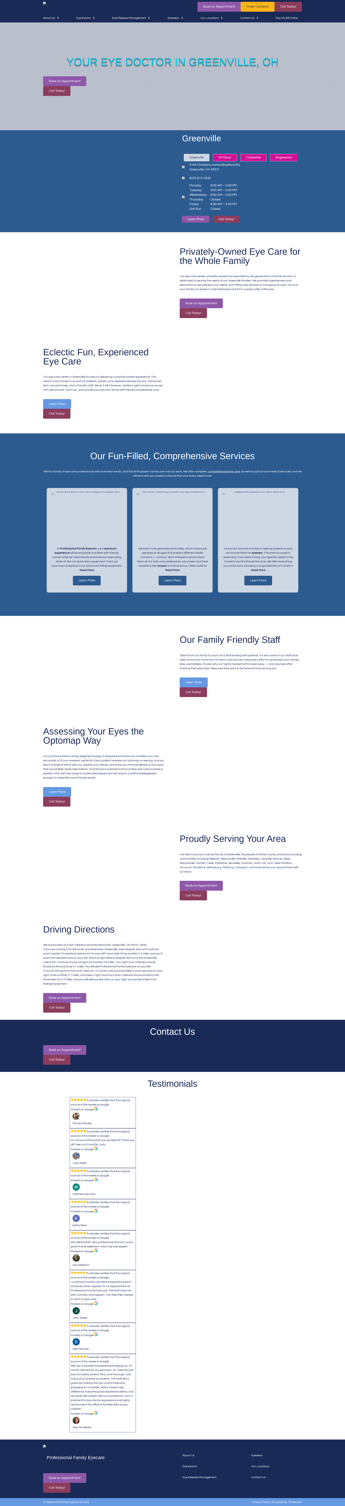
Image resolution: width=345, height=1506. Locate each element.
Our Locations (210, 18)
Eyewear (173, 18)
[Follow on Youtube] (56, 1466)
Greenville (196, 157)
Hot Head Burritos (61, 957)
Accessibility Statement (287, 1502)
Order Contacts (257, 6)
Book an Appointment (219, 6)
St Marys (224, 157)
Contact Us (247, 18)
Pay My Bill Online (287, 18)
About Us (49, 18)
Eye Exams (83, 18)
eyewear (257, 552)
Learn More (195, 219)
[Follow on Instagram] (66, 1466)
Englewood (284, 157)
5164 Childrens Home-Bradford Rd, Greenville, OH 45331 (214, 167)
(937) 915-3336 (200, 178)
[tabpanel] (87, 540)
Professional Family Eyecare (78, 548)
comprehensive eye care (224, 471)
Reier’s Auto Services (139, 970)
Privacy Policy (261, 1502)
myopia (162, 565)
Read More (87, 570)
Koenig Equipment (55, 983)
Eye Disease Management (129, 18)
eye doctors (139, 381)
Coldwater (253, 157)
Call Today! (288, 6)
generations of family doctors (274, 276)
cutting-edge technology (85, 756)
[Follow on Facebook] (47, 1466)
